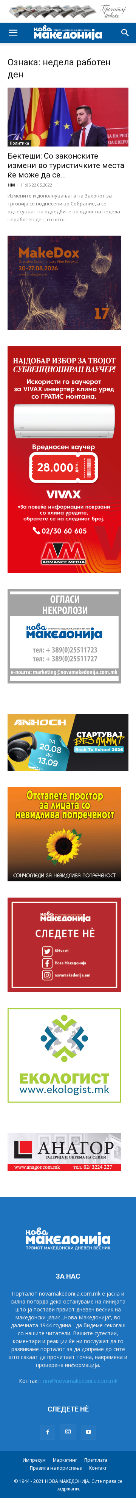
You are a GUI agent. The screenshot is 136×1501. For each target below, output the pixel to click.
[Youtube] (88, 1432)
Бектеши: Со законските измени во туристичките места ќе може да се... (66, 165)
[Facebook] (47, 1432)
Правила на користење (56, 1468)
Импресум (34, 1460)
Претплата (95, 1460)
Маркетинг (65, 1460)
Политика (19, 143)
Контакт (98, 1468)
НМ (11, 185)
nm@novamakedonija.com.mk (80, 1380)
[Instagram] (68, 1431)
